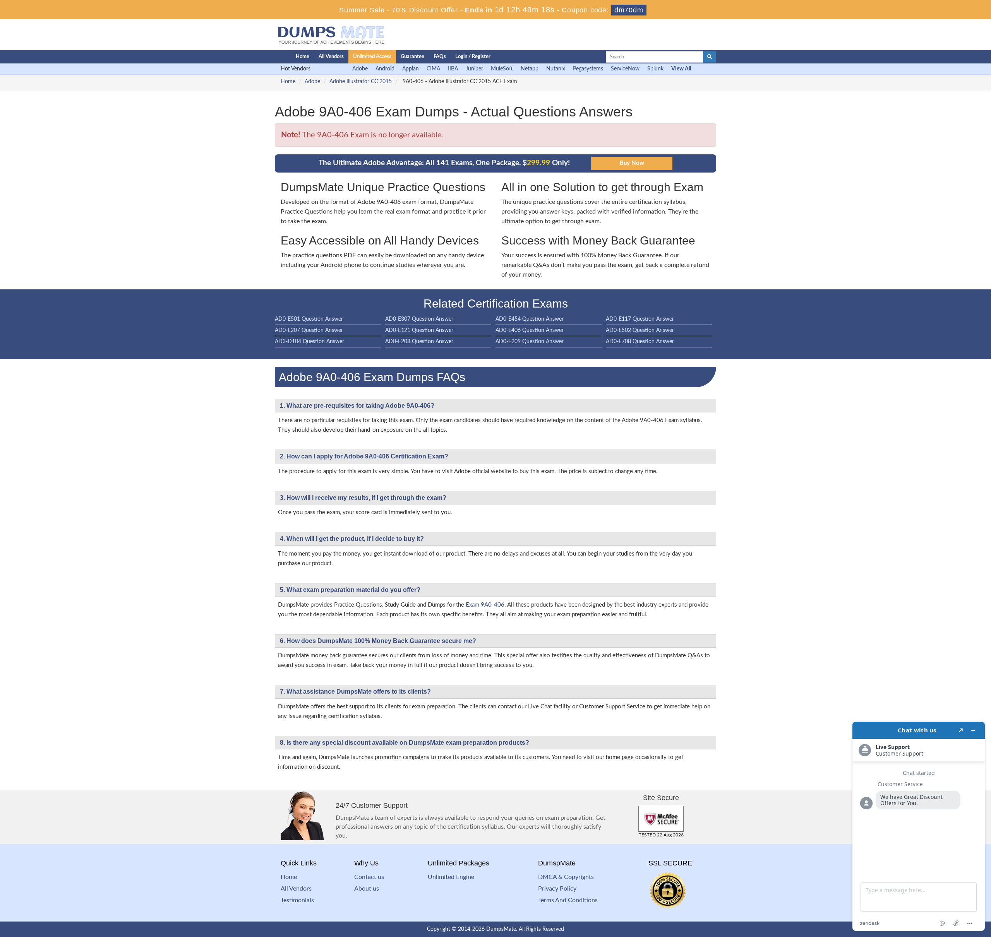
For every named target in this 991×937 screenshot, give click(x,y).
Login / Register (472, 56)
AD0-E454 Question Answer (530, 319)
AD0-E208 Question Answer (419, 341)
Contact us (369, 877)
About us (366, 889)
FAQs (440, 56)
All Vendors (331, 56)
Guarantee (412, 56)
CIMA (433, 69)
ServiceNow (625, 69)
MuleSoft (502, 69)
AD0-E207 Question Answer (309, 330)
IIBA (453, 69)
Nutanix (555, 69)
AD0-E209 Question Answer (530, 341)
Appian (410, 69)
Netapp (529, 69)
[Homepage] (270, 56)
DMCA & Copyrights (566, 877)
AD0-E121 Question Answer (419, 330)
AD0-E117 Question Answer (640, 319)
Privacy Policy (557, 889)
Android (384, 69)
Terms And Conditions (568, 900)
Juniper (474, 69)
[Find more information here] (918, 826)
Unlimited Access (372, 56)
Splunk (655, 69)
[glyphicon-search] (709, 57)
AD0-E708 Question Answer (640, 341)
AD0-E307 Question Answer (419, 319)
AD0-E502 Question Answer (640, 330)
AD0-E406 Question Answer (530, 330)
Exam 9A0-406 (485, 605)
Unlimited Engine (451, 877)
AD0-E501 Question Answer (309, 319)
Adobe (360, 69)
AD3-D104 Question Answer (309, 341)
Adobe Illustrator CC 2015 (360, 81)
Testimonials (297, 900)
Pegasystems (588, 69)
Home (302, 56)
